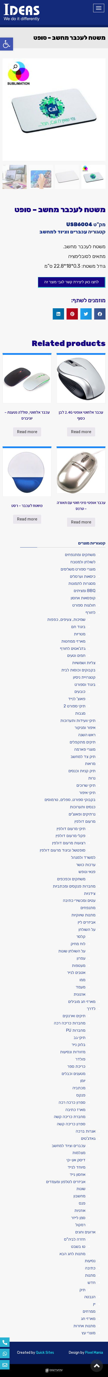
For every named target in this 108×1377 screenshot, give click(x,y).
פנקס (80, 1095)
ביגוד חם (78, 626)
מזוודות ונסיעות (72, 1051)
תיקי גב (79, 1037)
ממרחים (89, 1311)
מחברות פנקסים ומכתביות (74, 886)
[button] (6, 44)
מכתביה (78, 1087)
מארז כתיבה (75, 1109)
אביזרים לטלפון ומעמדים (65, 1181)
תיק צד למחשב (83, 756)
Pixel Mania (94, 1352)
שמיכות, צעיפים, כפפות (66, 619)
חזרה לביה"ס (74, 1239)
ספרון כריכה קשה (71, 1124)
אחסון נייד (77, 1174)
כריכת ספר (76, 1066)
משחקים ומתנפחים (80, 554)
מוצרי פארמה (84, 749)
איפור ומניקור (85, 727)
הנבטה (89, 1296)
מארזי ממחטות (73, 641)
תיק (82, 1289)
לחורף (90, 612)
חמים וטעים (76, 655)
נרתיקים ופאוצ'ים (82, 814)
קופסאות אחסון (83, 598)
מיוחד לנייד (76, 1167)
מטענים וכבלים (73, 1073)
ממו (82, 979)
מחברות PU (75, 1030)
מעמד (80, 987)
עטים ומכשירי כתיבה (79, 900)
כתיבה (90, 1268)
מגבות (80, 713)
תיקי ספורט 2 (74, 706)
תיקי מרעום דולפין (71, 828)
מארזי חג (88, 1318)
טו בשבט (78, 1246)
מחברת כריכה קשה (69, 1116)
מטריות (79, 634)
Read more (81, 431)
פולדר (80, 1059)
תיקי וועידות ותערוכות (77, 720)
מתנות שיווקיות (83, 915)
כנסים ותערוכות (82, 806)
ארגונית (79, 994)
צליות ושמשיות (83, 662)
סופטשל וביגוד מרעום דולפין (62, 850)
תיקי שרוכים (85, 785)
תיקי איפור (87, 792)
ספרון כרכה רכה (72, 1102)
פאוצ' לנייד (76, 698)
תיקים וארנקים (74, 1015)
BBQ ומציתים (84, 590)
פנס (82, 1203)
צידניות (89, 893)
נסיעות (90, 1260)
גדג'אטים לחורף (72, 648)
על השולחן (86, 929)
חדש (91, 1282)
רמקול (80, 1224)
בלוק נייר (78, 1044)
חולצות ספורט (83, 605)
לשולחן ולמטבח (82, 562)
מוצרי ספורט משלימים (78, 569)
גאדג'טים (88, 1138)
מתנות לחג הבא (72, 1253)
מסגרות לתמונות (81, 583)
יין (94, 1304)
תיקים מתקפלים (82, 742)
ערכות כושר (85, 864)
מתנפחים (87, 907)
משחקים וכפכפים (71, 879)
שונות (80, 1188)
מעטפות (78, 965)
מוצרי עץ (88, 1332)
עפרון (81, 958)
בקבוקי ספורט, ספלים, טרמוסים (69, 799)
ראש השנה (86, 734)
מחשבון (79, 1196)
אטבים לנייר (76, 972)
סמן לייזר (78, 1217)
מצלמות (78, 1152)
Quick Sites (45, 1352)
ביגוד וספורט (85, 684)
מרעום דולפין (84, 821)
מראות (90, 763)
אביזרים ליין (86, 922)
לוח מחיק (78, 943)
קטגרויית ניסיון (84, 677)
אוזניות (79, 1210)
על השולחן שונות (71, 951)
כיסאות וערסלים (82, 576)
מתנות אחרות (84, 1325)
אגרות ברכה (85, 1131)
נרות (91, 778)
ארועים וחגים (85, 1232)
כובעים (79, 691)
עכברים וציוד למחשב (63, 232)
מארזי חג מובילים (81, 1001)
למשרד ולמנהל (83, 857)
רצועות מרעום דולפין (68, 843)
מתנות (90, 1275)
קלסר (80, 936)
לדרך (91, 1008)
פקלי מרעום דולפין (70, 835)
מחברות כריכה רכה (69, 1023)
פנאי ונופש (87, 871)
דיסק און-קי (76, 1160)
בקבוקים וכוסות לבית (78, 670)
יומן (82, 1080)
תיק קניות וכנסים (81, 770)
